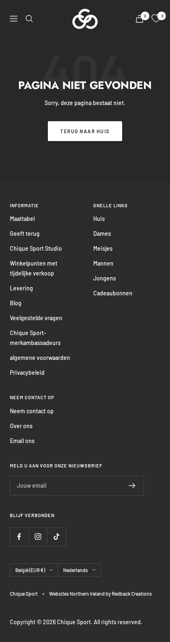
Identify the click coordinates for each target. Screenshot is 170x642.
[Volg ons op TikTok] (56, 536)
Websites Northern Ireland (77, 593)
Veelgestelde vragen (36, 317)
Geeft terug (25, 233)
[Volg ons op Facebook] (19, 536)
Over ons (21, 425)
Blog (15, 303)
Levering (21, 288)
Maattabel (22, 218)
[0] (156, 18)
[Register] (132, 486)
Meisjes (103, 248)
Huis (99, 218)
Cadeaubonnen (112, 293)
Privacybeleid (27, 372)
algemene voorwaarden (40, 357)
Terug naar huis (85, 131)
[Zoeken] (29, 18)
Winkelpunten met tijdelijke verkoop (33, 268)
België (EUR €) (30, 570)
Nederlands (75, 570)
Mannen (103, 263)
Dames (102, 233)
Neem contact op (32, 410)
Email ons (22, 440)
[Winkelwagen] (139, 19)
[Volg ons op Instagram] (37, 536)
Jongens (104, 278)
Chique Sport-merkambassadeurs (35, 337)
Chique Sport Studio (36, 248)
